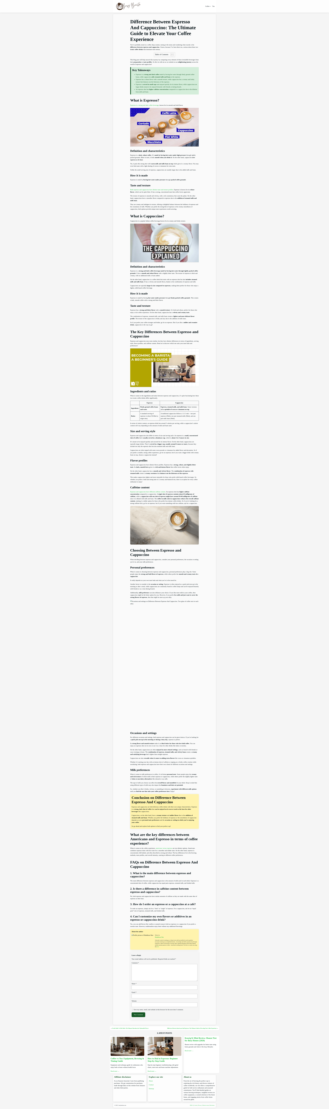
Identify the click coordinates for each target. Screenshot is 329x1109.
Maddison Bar (159, 937)
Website (134, 1001)
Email (134, 992)
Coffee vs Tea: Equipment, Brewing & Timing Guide (127, 1059)
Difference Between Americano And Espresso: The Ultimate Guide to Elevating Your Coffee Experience (192, 1028)
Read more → (115, 1071)
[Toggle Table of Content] (171, 54)
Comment (135, 963)
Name (134, 984)
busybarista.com (122, 1105)
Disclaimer (212, 1105)
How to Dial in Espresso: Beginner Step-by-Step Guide (163, 1059)
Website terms (205, 1105)
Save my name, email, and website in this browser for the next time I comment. (158, 1009)
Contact (151, 1085)
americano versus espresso (164, 848)
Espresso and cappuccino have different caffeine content (147, 492)
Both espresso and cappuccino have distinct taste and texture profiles (151, 190)
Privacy (200, 1105)
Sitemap (151, 1088)
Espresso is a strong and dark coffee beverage (144, 105)
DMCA (191, 1105)
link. (158, 946)
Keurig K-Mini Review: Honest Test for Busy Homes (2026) (201, 1039)
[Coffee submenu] (210, 6)
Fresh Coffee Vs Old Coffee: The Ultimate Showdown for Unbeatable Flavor (130, 1028)
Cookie (195, 1105)
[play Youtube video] (164, 127)
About (151, 1081)
